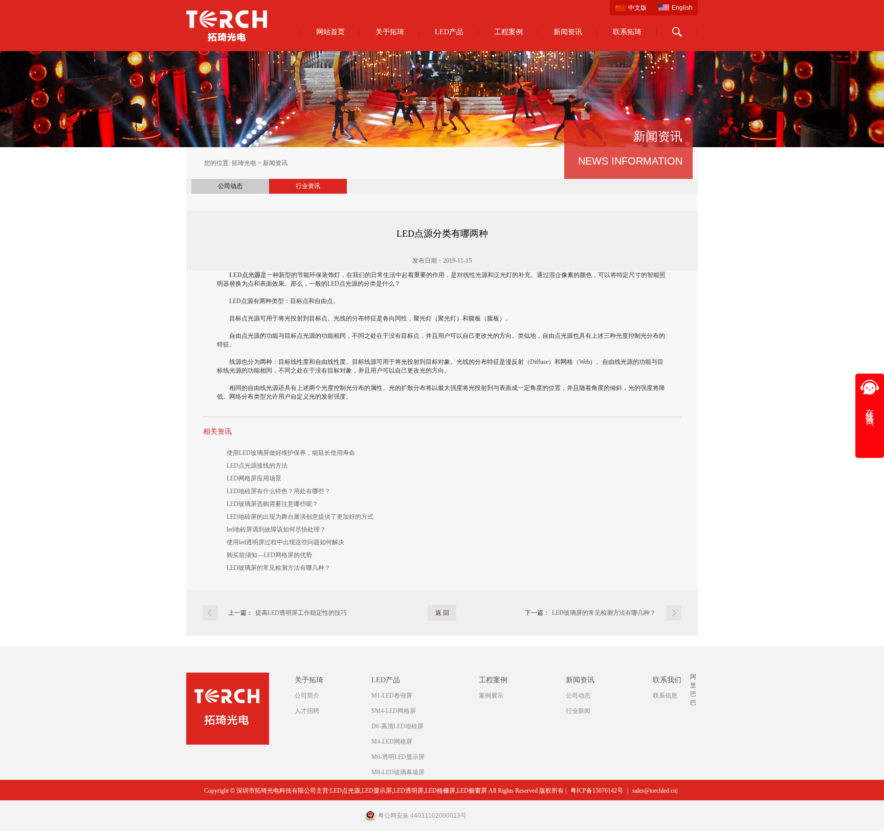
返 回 (442, 612)
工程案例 (508, 32)
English (682, 7)
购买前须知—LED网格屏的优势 (269, 555)
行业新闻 (578, 710)
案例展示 (491, 695)
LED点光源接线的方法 (257, 465)
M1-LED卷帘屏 (391, 695)
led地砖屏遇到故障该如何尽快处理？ (276, 529)
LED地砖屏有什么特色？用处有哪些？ (278, 491)
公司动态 (230, 186)
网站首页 (330, 32)
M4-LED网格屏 (391, 741)
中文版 (637, 7)
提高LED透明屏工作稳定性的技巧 (301, 612)
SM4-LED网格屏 (393, 710)
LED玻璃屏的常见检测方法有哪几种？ (278, 567)
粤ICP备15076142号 (596, 790)
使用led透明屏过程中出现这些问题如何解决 (285, 542)
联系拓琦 (627, 32)
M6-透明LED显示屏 (398, 756)
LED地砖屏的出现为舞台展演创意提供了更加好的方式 (300, 516)
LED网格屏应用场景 (254, 478)
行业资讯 (308, 186)
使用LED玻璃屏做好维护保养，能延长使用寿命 (291, 452)
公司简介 (307, 695)
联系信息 (665, 695)
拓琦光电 (244, 163)
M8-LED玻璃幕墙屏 (398, 772)
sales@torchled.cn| (654, 790)
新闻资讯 (568, 32)
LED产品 (449, 32)
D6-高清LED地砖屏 (397, 726)
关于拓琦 (389, 32)
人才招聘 (307, 710)
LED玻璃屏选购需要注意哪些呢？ (272, 503)
